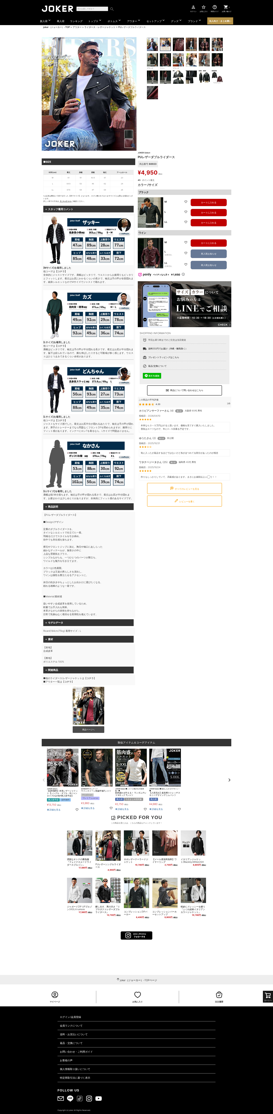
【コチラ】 (61, 271)
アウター (134, 20)
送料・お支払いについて (74, 1034)
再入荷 (60, 21)
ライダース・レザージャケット (99, 27)
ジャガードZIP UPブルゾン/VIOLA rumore (79, 908)
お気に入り (204, 8)
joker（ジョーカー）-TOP (56, 27)
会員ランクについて (71, 1025)
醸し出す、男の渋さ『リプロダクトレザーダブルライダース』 (107, 909)
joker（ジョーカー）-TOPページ (138, 980)
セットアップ (155, 20)
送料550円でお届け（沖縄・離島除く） (168, 348)
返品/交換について (157, 366)
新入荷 (45, 20)
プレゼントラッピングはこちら (163, 357)
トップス (95, 20)
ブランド (195, 20)
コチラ (90, 678)
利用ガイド (215, 8)
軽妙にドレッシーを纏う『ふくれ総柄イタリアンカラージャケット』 (193, 909)
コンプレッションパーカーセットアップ (164, 913)
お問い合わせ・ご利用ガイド (76, 1051)
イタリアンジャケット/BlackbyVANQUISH (192, 860)
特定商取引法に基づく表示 (75, 1077)
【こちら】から (65, 201)
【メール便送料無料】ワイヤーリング (164, 860)
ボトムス (114, 20)
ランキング (76, 21)
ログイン (193, 8)
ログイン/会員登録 (70, 1017)
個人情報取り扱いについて (75, 1069)
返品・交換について (71, 1043)
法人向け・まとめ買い (220, 21)
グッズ (176, 20)
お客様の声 (66, 1060)
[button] (44, 780)
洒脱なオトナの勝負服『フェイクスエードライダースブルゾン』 (79, 862)
